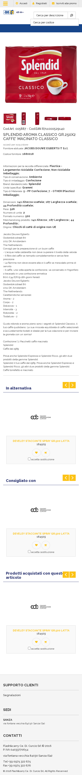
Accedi (23, 3)
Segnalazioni (12, 695)
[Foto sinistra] (20, 118)
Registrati (41, 3)
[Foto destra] (34, 118)
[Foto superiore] (48, 118)
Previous (66, 385)
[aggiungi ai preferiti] (36, 453)
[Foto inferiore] (61, 118)
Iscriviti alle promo (66, 3)
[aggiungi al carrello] (45, 452)
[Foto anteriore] (7, 118)
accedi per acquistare (15, 144)
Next (72, 385)
